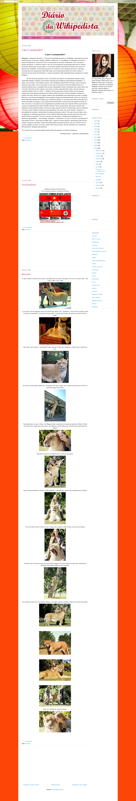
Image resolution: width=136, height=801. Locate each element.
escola (94, 263)
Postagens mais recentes (31, 785)
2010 (96, 142)
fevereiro (99, 185)
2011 (95, 140)
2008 (96, 148)
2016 (96, 126)
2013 (96, 134)
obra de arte (96, 285)
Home (26, 37)
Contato (47, 37)
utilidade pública (97, 300)
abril (97, 180)
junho (98, 167)
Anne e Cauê (96, 239)
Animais (27, 743)
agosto (98, 161)
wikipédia (95, 307)
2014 (96, 132)
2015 (96, 129)
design (94, 257)
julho (97, 164)
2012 (96, 137)
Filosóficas (95, 270)
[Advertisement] (55, 160)
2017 (96, 123)
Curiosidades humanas (99, 251)
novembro (99, 153)
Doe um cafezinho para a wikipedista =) (66, 37)
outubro (98, 156)
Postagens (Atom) (58, 789)
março (98, 182)
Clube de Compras (98, 248)
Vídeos (94, 303)
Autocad (94, 245)
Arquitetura (95, 242)
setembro (99, 158)
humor (94, 276)
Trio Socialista (29, 185)
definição (28, 140)
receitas (94, 291)
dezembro (99, 150)
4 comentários (27, 138)
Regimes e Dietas (97, 294)
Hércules (26, 274)
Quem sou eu (36, 37)
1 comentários (27, 741)
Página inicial (55, 785)
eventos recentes (97, 266)
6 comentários (27, 227)
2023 (96, 121)
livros (93, 282)
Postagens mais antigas (79, 785)
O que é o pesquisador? (32, 50)
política (27, 229)
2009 (96, 145)
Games (94, 273)
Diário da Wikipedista (98, 260)
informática (95, 279)
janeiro (98, 188)
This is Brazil (96, 297)
